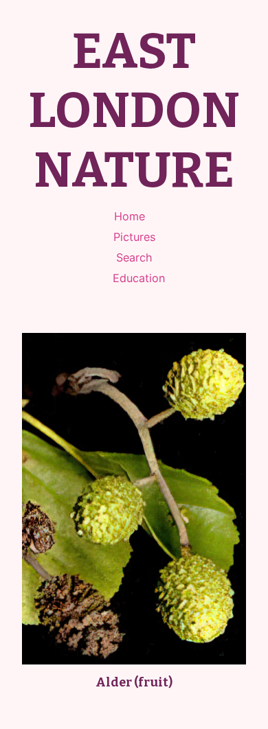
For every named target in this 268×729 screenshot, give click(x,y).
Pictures (134, 237)
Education (139, 278)
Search (134, 257)
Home (129, 216)
